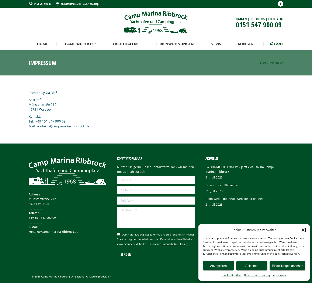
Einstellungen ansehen (287, 266)
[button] (303, 230)
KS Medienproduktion (98, 276)
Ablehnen (251, 266)
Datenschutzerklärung (257, 275)
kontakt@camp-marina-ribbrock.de (53, 232)
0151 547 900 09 (42, 4)
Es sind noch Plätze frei (222, 185)
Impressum (279, 275)
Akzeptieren (218, 266)
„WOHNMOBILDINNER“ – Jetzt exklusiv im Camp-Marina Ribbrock (239, 169)
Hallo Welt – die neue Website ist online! (234, 199)
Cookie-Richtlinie (232, 275)
